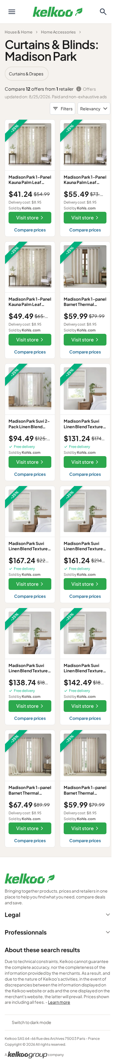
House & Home (18, 32)
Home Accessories (58, 32)
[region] (57, 74)
